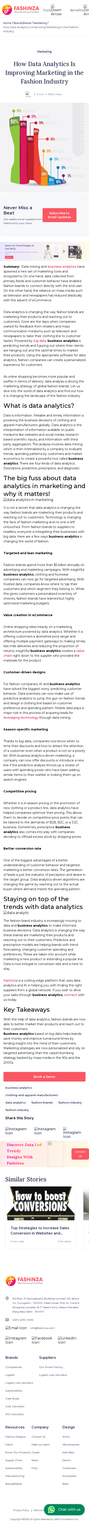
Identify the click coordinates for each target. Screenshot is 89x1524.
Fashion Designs (15, 1436)
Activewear (69, 1476)
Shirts (66, 1436)
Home (7, 23)
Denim (66, 1460)
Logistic (10, 1375)
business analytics (62, 267)
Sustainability (13, 1390)
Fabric (9, 1444)
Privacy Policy (21, 1510)
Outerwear (69, 1468)
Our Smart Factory (51, 1367)
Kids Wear (68, 1452)
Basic (65, 1483)
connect (70, 995)
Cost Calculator (15, 1406)
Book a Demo (44, 1077)
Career (36, 1452)
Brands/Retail (22, 23)
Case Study (12, 1398)
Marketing (40, 23)
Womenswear (71, 1444)
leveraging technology (20, 718)
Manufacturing (14, 1476)
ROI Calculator (14, 1414)
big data (39, 341)
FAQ (34, 1468)
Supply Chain (13, 1460)
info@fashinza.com (42, 1328)
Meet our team (41, 1444)
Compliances (13, 1367)
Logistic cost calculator (19, 1382)
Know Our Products (17, 1452)
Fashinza (10, 980)
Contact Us (38, 1436)
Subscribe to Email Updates (59, 215)
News (35, 1460)
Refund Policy (41, 1510)
